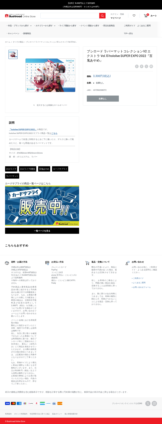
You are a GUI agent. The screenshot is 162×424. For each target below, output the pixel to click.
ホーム (7, 42)
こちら (54, 133)
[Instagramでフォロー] (154, 403)
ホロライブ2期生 (27, 169)
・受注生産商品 (108, 25)
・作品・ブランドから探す (17, 25)
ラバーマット (12, 176)
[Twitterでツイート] (146, 66)
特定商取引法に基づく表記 (40, 414)
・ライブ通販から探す (66, 25)
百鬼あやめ (44, 169)
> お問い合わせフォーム (141, 287)
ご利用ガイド (129, 25)
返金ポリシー (57, 414)
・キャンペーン (12, 33)
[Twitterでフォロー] (147, 403)
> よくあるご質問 (138, 282)
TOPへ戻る (128, 33)
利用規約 (8, 414)
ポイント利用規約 (20, 414)
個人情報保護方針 (71, 414)
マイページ (116, 18)
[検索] (102, 15)
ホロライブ (11, 169)
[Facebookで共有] (137, 66)
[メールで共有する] (151, 66)
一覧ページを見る (42, 230)
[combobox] (69, 15)
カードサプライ (60, 169)
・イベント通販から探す (88, 25)
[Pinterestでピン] (141, 66)
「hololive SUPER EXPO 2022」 (23, 129)
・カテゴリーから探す (43, 25)
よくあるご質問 (144, 25)
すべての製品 (18, 42)
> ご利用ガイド (138, 278)
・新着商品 (26, 33)
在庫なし (103, 98)
